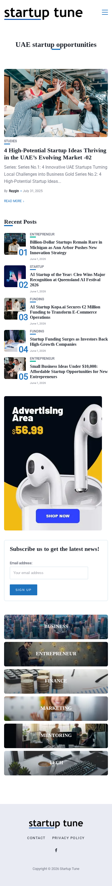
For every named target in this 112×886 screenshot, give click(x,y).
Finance (56, 681)
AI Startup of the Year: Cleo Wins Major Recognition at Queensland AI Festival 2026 (67, 279)
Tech (56, 762)
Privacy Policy (68, 838)
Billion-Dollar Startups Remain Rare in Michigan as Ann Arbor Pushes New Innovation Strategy (66, 247)
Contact (36, 838)
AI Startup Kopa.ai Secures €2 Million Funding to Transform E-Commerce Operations (65, 312)
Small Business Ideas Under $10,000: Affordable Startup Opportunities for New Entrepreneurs (69, 371)
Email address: (21, 563)
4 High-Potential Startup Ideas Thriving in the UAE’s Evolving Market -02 (55, 154)
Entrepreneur (42, 234)
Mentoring (56, 735)
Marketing (56, 708)
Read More (13, 201)
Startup (37, 266)
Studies (10, 141)
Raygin (14, 191)
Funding (37, 299)
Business (56, 626)
